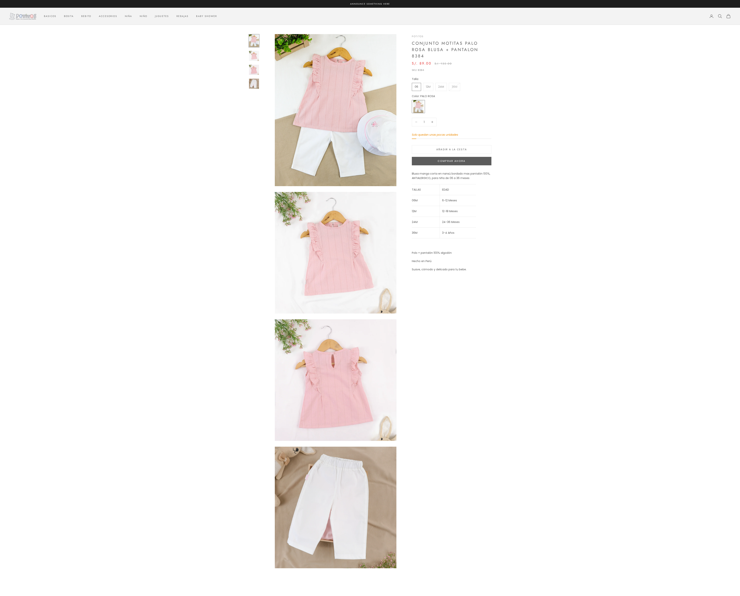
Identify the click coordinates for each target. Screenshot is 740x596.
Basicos (50, 16)
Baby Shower (206, 16)
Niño (143, 16)
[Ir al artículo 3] (254, 69)
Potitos (418, 36)
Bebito (86, 16)
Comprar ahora (451, 161)
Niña (128, 16)
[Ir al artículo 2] (254, 55)
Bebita (69, 16)
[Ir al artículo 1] (254, 40)
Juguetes (162, 16)
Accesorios (108, 16)
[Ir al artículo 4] (254, 83)
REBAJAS (182, 16)
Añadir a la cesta (451, 149)
